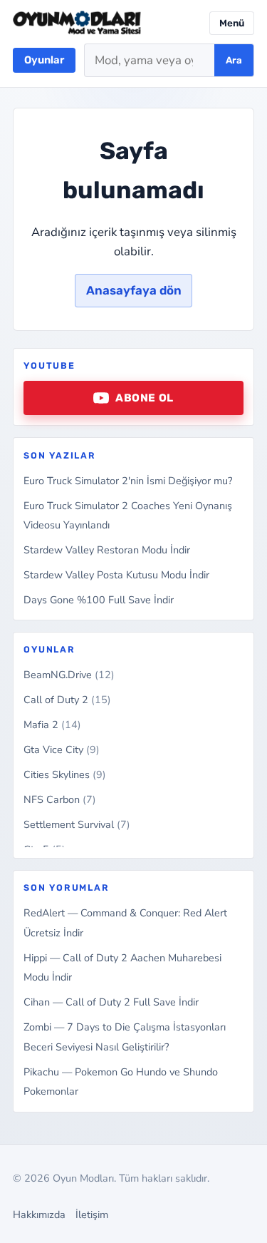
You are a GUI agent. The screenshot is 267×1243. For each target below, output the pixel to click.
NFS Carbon (59, 799)
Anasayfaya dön (134, 290)
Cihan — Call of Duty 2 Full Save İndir (111, 1002)
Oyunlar (44, 59)
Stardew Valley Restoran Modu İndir (106, 550)
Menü (231, 23)
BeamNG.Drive (69, 674)
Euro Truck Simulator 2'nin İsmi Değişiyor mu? (127, 481)
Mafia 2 (52, 724)
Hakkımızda (39, 1214)
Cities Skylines (64, 774)
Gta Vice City (61, 749)
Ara (234, 60)
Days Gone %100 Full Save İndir (98, 600)
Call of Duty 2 (67, 699)
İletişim (91, 1214)
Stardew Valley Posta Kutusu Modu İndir (116, 575)
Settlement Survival (76, 824)
